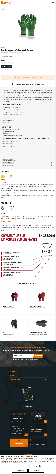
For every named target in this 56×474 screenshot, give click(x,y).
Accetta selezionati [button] (20, 470)
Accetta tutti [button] (36, 470)
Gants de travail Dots (35, 306)
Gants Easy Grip (7, 306)
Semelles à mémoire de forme (38, 332)
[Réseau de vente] (45, 421)
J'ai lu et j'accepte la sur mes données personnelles (27, 359)
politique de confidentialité (26, 359)
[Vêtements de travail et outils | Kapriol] (8, 3)
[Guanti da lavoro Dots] (41, 297)
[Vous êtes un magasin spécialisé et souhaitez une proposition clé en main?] (26, 435)
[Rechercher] (50, 3)
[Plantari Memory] (41, 323)
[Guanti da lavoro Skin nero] (14, 323)
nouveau (3, 47)
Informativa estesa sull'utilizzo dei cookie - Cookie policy (12, 462)
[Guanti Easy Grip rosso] (14, 297)
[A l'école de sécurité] (45, 435)
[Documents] (26, 445)
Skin (4, 332)
